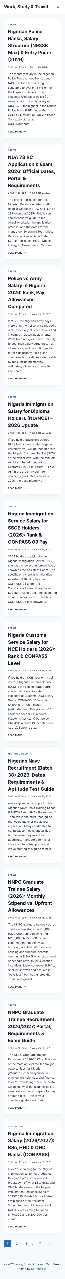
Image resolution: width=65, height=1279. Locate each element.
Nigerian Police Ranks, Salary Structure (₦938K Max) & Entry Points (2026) (30, 45)
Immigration (15, 1126)
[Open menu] (58, 6)
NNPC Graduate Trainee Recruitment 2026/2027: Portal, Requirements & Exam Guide (31, 1026)
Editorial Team (18, 67)
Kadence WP (39, 1268)
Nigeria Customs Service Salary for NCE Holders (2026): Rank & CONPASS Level (31, 649)
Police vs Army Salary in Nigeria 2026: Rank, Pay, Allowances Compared (26, 292)
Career (12, 24)
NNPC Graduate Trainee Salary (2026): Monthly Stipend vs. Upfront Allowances (30, 896)
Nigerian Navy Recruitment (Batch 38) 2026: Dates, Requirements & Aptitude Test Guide (31, 775)
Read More (17, 131)
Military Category (19, 754)
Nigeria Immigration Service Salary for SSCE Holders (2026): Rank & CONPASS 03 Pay (30, 528)
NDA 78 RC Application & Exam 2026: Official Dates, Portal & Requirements (31, 171)
